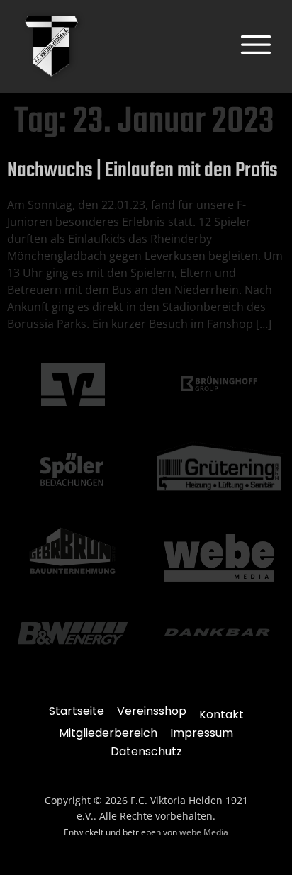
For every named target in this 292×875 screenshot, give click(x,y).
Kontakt (221, 714)
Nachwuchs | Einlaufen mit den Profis (142, 170)
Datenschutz (146, 751)
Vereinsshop (151, 711)
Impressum (201, 733)
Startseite (76, 711)
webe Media (203, 832)
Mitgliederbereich (108, 733)
